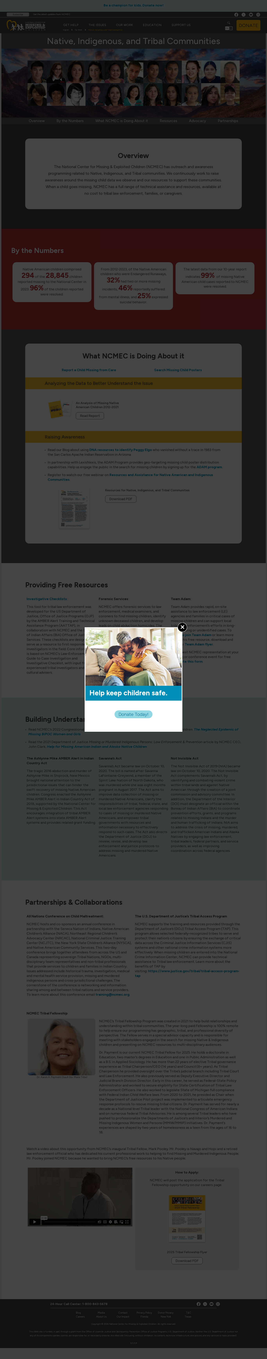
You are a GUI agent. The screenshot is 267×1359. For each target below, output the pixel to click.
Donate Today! (133, 714)
